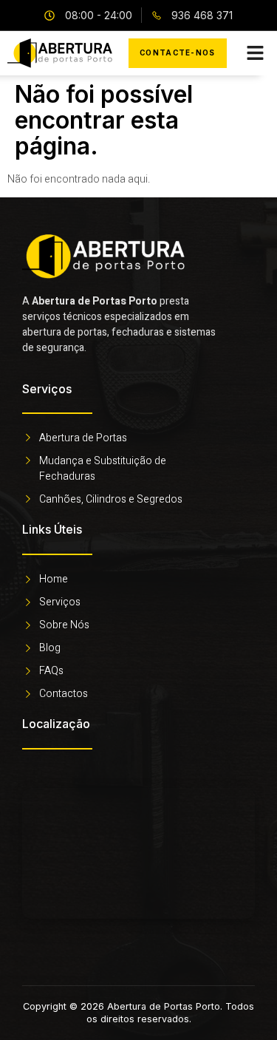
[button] (256, 53)
